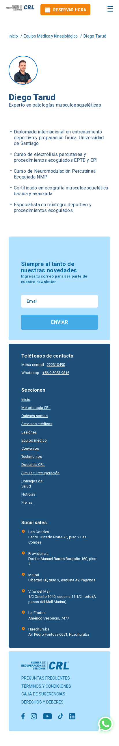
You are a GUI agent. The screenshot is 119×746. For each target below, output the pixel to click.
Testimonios (31, 456)
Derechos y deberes (42, 702)
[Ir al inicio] (20, 9)
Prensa (27, 502)
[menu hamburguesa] (110, 8)
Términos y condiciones (46, 686)
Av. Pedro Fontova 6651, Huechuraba (58, 632)
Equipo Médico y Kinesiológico (51, 36)
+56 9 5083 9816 (55, 373)
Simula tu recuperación (40, 473)
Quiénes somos (34, 416)
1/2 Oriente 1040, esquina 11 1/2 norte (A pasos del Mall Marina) (62, 596)
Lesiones (29, 432)
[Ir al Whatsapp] (105, 724)
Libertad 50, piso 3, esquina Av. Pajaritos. (62, 577)
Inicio (13, 36)
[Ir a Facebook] (23, 716)
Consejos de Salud (31, 483)
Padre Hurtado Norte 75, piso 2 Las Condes (57, 537)
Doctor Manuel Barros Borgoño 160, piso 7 (62, 558)
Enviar (59, 322)
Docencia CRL (33, 464)
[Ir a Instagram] (34, 716)
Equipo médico (34, 440)
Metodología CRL (36, 407)
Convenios (30, 448)
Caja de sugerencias (43, 694)
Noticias (28, 494)
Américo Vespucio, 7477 (48, 615)
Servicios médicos (36, 424)
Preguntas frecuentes (45, 678)
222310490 (56, 364)
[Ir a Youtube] (47, 716)
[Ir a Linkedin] (72, 716)
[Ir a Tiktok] (60, 716)
